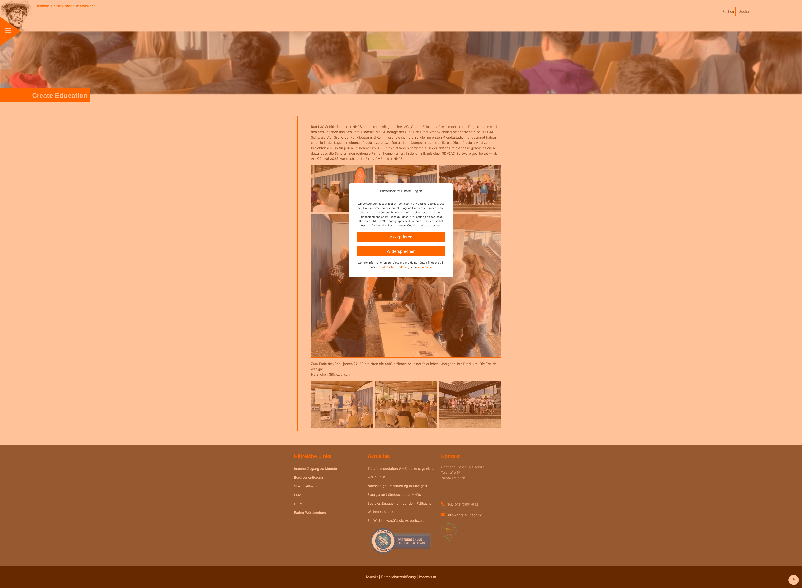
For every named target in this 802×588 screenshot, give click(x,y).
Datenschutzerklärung (395, 267)
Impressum (424, 267)
